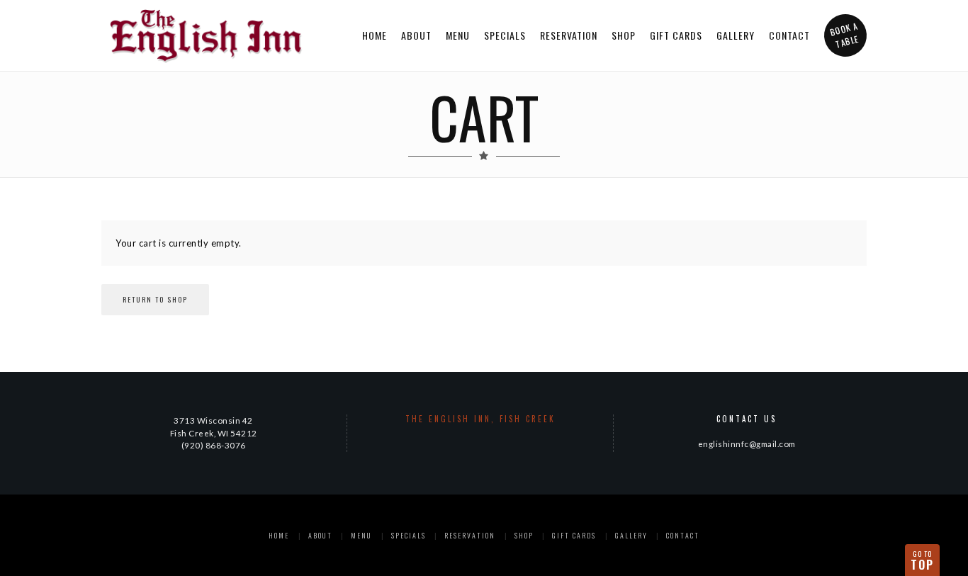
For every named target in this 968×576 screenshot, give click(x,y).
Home (374, 35)
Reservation (568, 35)
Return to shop (155, 299)
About (416, 35)
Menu (458, 35)
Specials (505, 35)
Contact (789, 35)
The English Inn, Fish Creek (480, 418)
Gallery (735, 35)
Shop (624, 35)
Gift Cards (676, 35)
